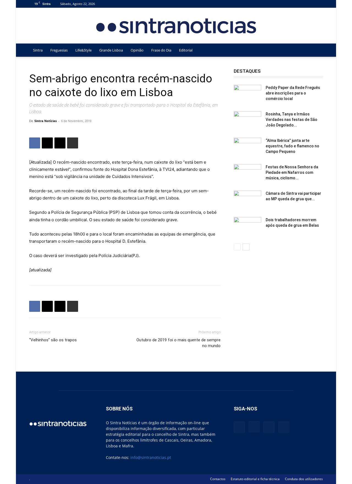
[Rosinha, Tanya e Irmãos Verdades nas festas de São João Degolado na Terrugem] (247, 121)
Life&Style (83, 50)
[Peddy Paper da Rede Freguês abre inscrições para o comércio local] (247, 94)
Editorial (186, 50)
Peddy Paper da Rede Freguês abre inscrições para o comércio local (293, 93)
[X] (310, 3)
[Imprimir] (72, 142)
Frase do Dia (161, 50)
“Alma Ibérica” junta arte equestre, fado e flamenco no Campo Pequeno (292, 146)
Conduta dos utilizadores (304, 479)
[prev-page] (237, 247)
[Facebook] (291, 3)
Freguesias (59, 50)
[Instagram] (300, 3)
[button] (316, 50)
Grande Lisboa (111, 50)
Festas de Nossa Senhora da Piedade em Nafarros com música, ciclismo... (292, 172)
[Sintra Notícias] (176, 25)
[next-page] (246, 247)
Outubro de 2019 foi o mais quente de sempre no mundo (178, 342)
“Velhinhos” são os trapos (53, 339)
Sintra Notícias (45, 121)
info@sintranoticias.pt (150, 457)
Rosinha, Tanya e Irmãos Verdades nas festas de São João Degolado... (291, 119)
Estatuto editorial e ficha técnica (255, 479)
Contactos (218, 479)
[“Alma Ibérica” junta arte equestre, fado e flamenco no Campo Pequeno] (247, 147)
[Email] (59, 142)
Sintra (38, 50)
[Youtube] (319, 3)
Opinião (137, 50)
